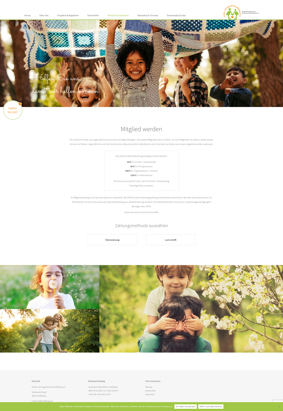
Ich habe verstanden (185, 406)
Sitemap (148, 387)
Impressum (149, 394)
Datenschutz (150, 390)
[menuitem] (27, 15)
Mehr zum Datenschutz (211, 406)
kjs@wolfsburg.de (45, 401)
